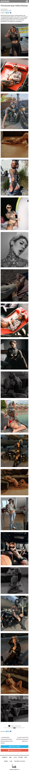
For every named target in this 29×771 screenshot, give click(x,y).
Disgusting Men (3, 10)
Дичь (10, 757)
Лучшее (6, 761)
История (20, 757)
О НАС (11, 761)
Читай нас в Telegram (15, 746)
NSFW (2, 9)
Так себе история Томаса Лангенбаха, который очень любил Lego (22, 739)
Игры (25, 757)
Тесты (15, 757)
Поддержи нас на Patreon (15, 750)
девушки (5, 9)
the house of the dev (19, 761)
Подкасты (4, 757)
